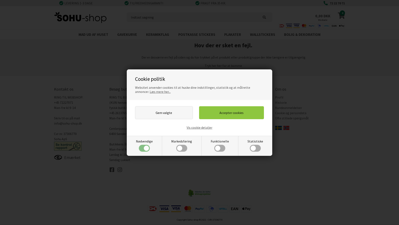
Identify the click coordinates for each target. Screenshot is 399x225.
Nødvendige (144, 141)
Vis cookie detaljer (199, 127)
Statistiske (255, 141)
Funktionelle (220, 141)
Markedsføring (181, 141)
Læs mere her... (160, 92)
